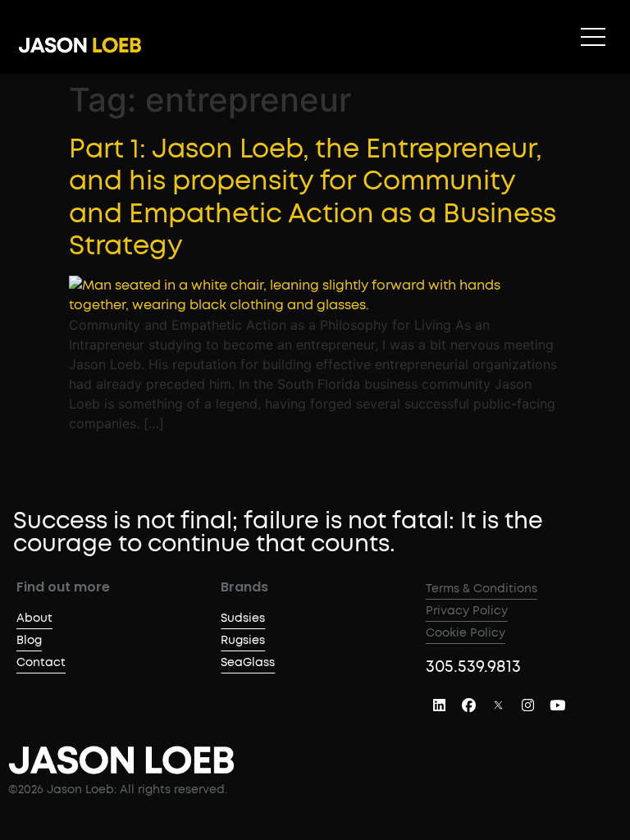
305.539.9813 (473, 667)
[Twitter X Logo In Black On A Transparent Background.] (499, 705)
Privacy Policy (467, 611)
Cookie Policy (465, 633)
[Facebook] (469, 705)
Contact (41, 663)
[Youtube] (558, 705)
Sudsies (243, 618)
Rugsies (243, 640)
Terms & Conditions (481, 589)
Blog (29, 640)
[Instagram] (528, 705)
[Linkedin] (440, 705)
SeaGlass (248, 663)
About (34, 618)
